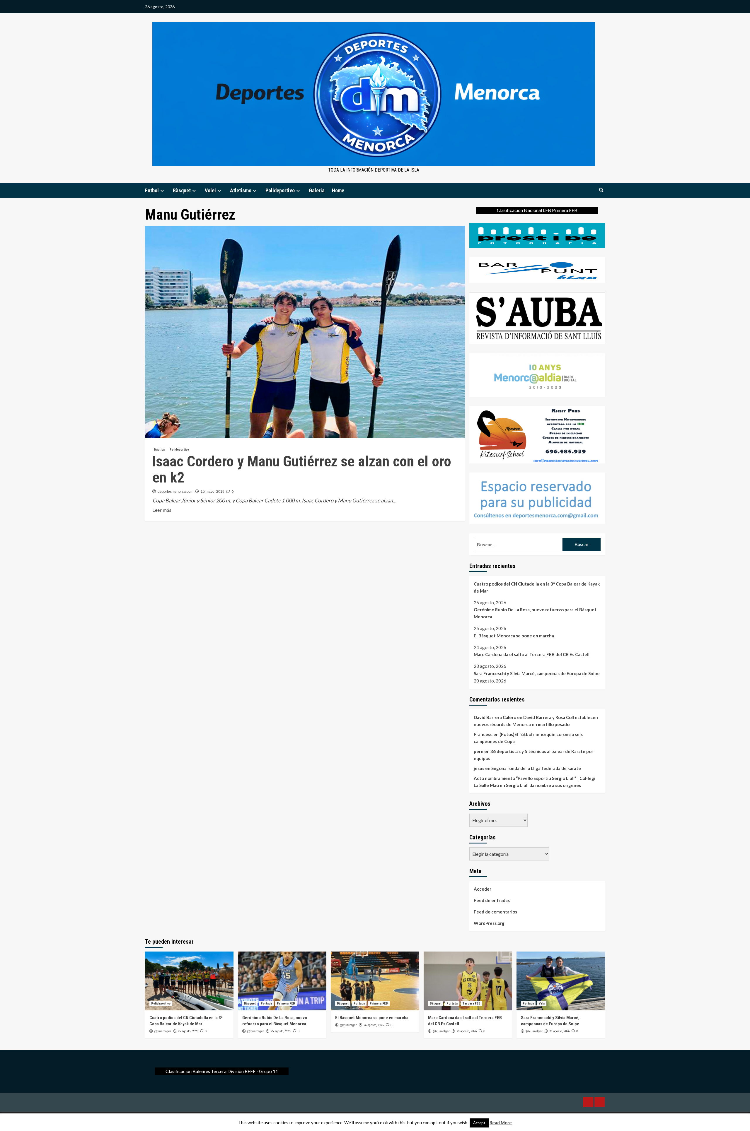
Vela (542, 1003)
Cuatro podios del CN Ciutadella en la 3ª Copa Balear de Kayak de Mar (537, 587)
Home (338, 190)
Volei (210, 190)
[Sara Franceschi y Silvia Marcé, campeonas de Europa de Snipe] (561, 981)
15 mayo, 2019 (212, 492)
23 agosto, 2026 (466, 1031)
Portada (266, 1003)
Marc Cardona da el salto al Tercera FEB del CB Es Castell (531, 654)
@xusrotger (162, 1031)
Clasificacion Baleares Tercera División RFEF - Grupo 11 (222, 1071)
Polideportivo (280, 190)
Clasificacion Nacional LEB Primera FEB (537, 210)
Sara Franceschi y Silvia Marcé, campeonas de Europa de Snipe (537, 673)
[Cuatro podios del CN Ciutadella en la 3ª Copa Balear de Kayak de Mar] (189, 981)
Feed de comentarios (495, 911)
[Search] (601, 190)
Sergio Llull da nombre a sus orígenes (543, 785)
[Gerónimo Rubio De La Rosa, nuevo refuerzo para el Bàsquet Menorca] (282, 981)
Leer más (161, 510)
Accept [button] (479, 1122)
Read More (501, 1122)
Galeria (317, 190)
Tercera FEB (471, 1003)
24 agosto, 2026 (374, 1025)
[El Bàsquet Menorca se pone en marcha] (375, 981)
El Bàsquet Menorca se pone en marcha (514, 635)
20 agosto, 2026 (559, 1031)
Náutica (159, 449)
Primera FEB (286, 1003)
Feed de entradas (492, 900)
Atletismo (240, 190)
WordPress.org (489, 923)
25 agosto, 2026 (188, 1031)
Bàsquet (182, 190)
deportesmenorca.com (175, 492)
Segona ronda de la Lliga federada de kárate (536, 768)
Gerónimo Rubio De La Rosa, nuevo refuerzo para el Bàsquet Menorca (535, 613)
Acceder (482, 889)
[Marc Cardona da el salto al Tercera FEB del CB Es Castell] (468, 981)
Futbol (152, 190)
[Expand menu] (162, 190)
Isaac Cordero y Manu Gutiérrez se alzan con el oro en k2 (301, 469)
